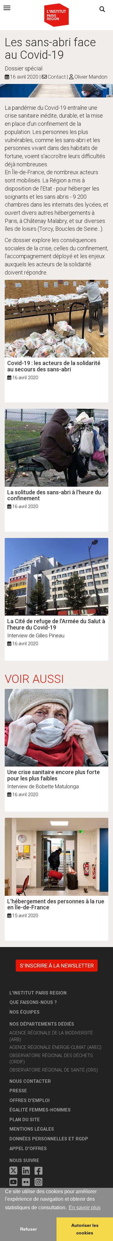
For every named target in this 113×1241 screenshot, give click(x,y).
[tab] (7, 8)
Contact (57, 77)
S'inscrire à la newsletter (57, 965)
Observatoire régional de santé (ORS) (53, 1070)
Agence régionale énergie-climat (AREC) (55, 1047)
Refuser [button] (28, 1229)
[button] (102, 9)
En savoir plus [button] (84, 1207)
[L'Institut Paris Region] (56, 14)
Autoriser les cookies (85, 1229)
